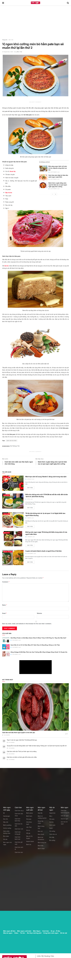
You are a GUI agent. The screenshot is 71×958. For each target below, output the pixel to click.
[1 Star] (3, 446)
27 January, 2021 (30, 536)
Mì (4, 813)
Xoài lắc (40, 813)
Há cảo (5, 839)
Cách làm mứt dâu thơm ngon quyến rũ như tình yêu (18, 732)
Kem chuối (41, 834)
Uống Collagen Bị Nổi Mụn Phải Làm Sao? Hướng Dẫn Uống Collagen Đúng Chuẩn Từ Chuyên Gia (39, 652)
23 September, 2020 (7, 52)
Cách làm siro (19, 852)
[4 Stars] (7, 446)
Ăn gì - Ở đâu (8, 551)
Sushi (51, 828)
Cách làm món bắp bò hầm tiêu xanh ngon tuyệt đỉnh (58, 176)
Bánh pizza (29, 813)
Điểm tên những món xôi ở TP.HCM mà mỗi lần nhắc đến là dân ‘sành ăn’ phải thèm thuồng (46, 495)
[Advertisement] (35, 22)
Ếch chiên (6, 836)
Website (39, 613)
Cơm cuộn (52, 825)
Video (16, 933)
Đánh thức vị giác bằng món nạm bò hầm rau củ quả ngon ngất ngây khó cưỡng (57, 184)
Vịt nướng (52, 831)
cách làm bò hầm (12, 440)
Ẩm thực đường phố (34, 933)
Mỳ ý (50, 816)
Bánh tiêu (40, 845)
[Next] (55, 194)
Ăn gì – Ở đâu (55, 931)
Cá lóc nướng (7, 828)
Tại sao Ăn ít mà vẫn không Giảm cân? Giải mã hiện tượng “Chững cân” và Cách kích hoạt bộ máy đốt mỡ (37, 746)
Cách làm (45, 931)
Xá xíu (28, 830)
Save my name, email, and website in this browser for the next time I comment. (27, 623)
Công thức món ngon (50, 933)
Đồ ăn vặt (63, 933)
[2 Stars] (4, 446)
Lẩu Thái (28, 827)
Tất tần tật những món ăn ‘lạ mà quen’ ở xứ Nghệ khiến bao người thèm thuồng (45, 514)
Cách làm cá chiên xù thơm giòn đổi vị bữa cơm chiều (22, 757)
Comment (6, 582)
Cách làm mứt (19, 829)
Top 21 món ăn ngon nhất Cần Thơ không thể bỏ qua (22, 740)
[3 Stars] (6, 446)
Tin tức (22, 933)
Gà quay (28, 819)
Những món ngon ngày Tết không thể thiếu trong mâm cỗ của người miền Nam (46, 533)
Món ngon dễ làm (9, 931)
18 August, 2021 (30, 479)
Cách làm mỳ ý (19, 810)
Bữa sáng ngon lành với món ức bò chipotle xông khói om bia (57, 168)
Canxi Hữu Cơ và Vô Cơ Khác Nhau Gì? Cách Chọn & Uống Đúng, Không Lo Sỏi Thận (35, 645)
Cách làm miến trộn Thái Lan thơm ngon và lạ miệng (21, 751)
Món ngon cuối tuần (24, 931)
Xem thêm (30, 487)
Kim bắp (51, 837)
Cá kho (51, 822)
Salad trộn (52, 813)
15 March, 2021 (30, 518)
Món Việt (11, 39)
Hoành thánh (30, 841)
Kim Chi (5, 819)
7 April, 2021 (29, 499)
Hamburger (6, 816)
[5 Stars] (9, 446)
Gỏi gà (28, 833)
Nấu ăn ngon (7, 933)
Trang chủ (4, 39)
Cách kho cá (53, 834)
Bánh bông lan (42, 842)
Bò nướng (52, 840)
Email (4, 613)
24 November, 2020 (31, 553)
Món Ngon (36, 931)
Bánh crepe (41, 848)
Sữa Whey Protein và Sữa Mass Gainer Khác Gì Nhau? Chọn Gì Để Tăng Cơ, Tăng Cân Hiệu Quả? (38, 638)
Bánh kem (29, 816)
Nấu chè (5, 822)
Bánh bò (28, 844)
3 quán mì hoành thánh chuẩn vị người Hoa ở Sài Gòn (43, 551)
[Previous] (52, 194)
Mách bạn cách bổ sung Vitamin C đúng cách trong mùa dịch (45, 476)
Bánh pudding (7, 825)
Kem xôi (40, 831)
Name (4, 605)
